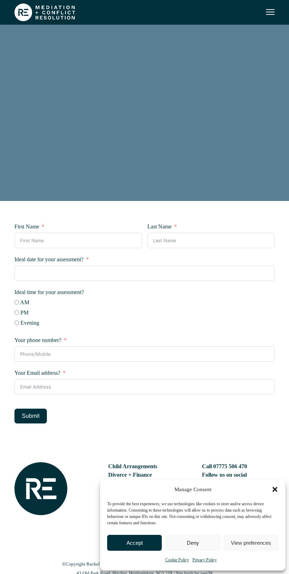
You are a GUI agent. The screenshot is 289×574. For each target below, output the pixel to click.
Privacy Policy (204, 559)
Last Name (159, 227)
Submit (30, 416)
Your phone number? (37, 340)
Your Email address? (37, 373)
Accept (135, 543)
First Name (26, 227)
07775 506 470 (230, 466)
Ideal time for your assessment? (49, 292)
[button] (274, 489)
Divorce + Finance (130, 475)
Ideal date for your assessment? (49, 259)
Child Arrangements (132, 466)
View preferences (251, 543)
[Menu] (267, 12)
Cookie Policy (177, 559)
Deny (193, 543)
